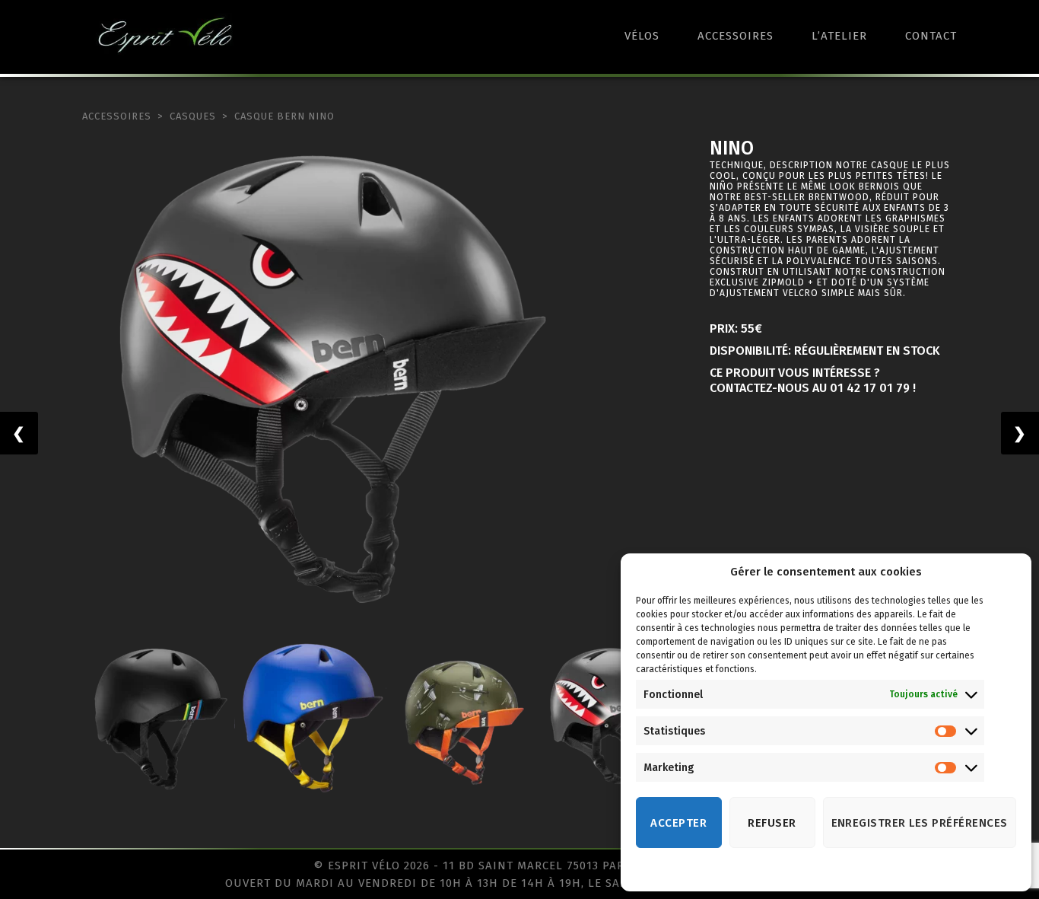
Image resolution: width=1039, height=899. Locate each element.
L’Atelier (839, 36)
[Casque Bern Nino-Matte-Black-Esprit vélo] (158, 718)
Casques (193, 116)
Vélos (641, 36)
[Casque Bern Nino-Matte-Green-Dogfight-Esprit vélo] (462, 718)
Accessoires (735, 36)
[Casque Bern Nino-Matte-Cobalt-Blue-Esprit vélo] (310, 718)
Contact (931, 36)
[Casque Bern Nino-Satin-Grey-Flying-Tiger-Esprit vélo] (327, 382)
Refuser (772, 823)
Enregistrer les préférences (920, 823)
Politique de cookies (811, 871)
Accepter (678, 823)
